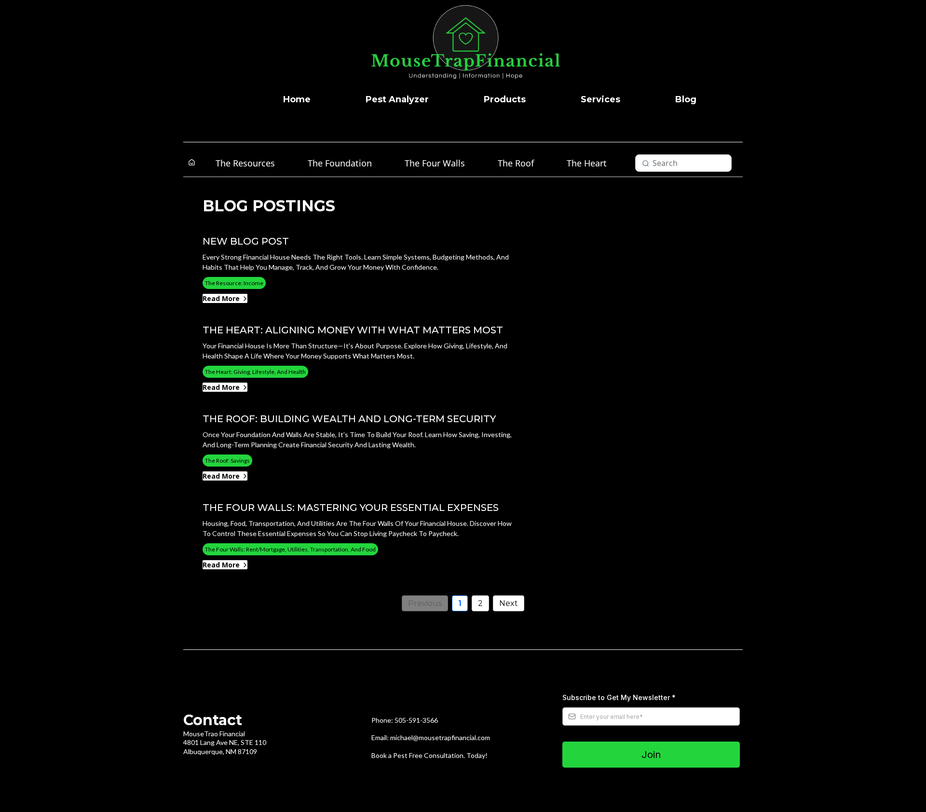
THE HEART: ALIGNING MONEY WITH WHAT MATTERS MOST (353, 330)
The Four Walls (435, 163)
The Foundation (340, 163)
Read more (221, 298)
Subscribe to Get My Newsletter (619, 697)
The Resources (245, 163)
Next (508, 603)
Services (600, 99)
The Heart (587, 163)
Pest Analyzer (397, 99)
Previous (425, 603)
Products (505, 99)
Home (297, 99)
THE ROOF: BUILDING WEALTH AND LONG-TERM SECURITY (349, 419)
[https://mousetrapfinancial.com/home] (468, 45)
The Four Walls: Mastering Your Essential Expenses (351, 507)
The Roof (516, 163)
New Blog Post (246, 241)
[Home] (191, 162)
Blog (685, 99)
